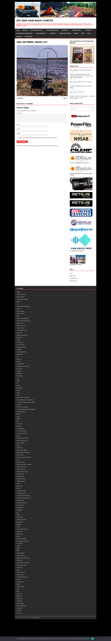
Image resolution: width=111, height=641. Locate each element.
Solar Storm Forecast (21, 565)
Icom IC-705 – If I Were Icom (77, 92)
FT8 (17, 383)
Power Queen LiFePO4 (52, 30)
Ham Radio (19, 404)
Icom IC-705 (19, 426)
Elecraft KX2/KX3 (20, 364)
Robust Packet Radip (21, 538)
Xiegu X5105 (19, 598)
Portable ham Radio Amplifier (23, 495)
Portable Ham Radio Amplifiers (24, 498)
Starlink (18, 570)
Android (18, 308)
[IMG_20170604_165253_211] (42, 95)
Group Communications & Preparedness (26, 402)
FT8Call (18, 385)
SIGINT (18, 550)
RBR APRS (19, 524)
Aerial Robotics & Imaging (22, 299)
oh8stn (18, 483)
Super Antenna (20, 574)
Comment (19, 113)
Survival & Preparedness (22, 577)
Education (19, 361)
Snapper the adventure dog (23, 558)
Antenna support (20, 311)
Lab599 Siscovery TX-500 (22, 440)
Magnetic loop (20, 447)
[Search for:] (82, 109)
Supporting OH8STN (65, 33)
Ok (92, 638)
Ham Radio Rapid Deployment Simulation (26, 409)
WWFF (18, 591)
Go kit (18, 395)
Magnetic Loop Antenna (22, 450)
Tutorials (19, 579)
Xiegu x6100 (19, 601)
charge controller (20, 328)
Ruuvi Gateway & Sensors (23, 541)
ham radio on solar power (22, 407)
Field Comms (19, 368)
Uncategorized (20, 581)
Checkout (19, 36)
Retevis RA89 (20, 534)
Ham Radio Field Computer (24, 33)
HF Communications (21, 411)
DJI (17, 356)
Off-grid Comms (20, 474)
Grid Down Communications (23, 397)
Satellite (18, 546)
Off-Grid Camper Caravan (22, 471)
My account (28, 36)
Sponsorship (20, 567)
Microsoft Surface (21, 462)
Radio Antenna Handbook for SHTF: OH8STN (81, 81)
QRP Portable (20, 517)
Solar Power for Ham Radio (23, 562)
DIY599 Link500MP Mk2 (22, 352)
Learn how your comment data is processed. (47, 145)
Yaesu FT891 (19, 608)
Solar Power (19, 560)
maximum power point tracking (24, 457)
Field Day (19, 371)
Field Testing (19, 375)
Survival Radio (76, 30)
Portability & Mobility (21, 490)
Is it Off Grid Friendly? (21, 431)
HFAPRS (18, 414)
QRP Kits (18, 514)
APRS (18, 316)
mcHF (18, 459)
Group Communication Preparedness (25, 399)
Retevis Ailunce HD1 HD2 (22, 529)
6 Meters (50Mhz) (20, 296)
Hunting (18, 419)
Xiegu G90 (19, 596)
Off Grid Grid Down (21, 469)
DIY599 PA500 (20, 354)
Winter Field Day (20, 586)
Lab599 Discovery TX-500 (22, 438)
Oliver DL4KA (19, 486)
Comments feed (74, 278)
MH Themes (37, 617)
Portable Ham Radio (21, 493)
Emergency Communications (23, 366)
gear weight (19, 387)
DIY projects (19, 349)
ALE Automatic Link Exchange (23, 306)
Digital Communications (22, 335)
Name (18, 124)
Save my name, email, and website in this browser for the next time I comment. (37, 137)
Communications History (22, 330)
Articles (25, 30)
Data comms (19, 332)
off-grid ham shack (21, 481)
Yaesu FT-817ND (20, 603)
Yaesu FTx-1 (19, 610)
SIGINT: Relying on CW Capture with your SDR (81, 70)
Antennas (65, 30)
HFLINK (18, 416)
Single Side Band (20, 553)
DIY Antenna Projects (21, 347)
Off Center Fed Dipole (21, 466)
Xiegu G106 (19, 593)
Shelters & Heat (41, 33)
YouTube (19, 613)
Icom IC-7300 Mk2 (20, 428)
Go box (18, 392)
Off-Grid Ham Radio (21, 478)
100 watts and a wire (21, 294)
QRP (18, 512)
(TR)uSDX (19, 292)
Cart (88, 33)
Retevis (18, 526)
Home (17, 30)
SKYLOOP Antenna (21, 555)
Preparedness (20, 507)
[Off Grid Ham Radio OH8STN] (55, 16)
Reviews (18, 536)
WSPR (18, 589)
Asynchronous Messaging (22, 318)
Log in (71, 273)
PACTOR (18, 488)
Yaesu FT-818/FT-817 (21, 605)
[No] (109, 638)
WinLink (18, 584)
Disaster (18, 340)
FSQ (17, 378)
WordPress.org (73, 281)
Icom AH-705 (19, 423)
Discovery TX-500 (20, 344)
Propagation (19, 510)
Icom (18, 421)
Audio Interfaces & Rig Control (23, 320)
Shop (82, 33)
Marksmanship (20, 455)
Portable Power (20, 500)
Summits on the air (21, 572)
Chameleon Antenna (21, 325)
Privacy (76, 33)
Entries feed (73, 275)
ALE (17, 304)
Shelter (18, 548)
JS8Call (18, 435)
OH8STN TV (53, 33)
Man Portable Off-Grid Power (23, 452)
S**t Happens (20, 543)
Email (18, 129)
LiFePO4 (18, 445)
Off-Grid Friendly (20, 476)
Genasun (19, 390)
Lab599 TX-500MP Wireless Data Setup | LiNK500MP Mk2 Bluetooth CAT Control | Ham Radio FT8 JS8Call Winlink (81, 76)
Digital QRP (19, 337)
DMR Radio (19, 359)
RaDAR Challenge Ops (22, 519)
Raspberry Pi (20, 522)
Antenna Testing (20, 313)
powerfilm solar (20, 505)
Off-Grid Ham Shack (36, 30)
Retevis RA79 (20, 531)
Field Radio (19, 373)
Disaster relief (20, 342)
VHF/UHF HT (88, 30)
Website (19, 133)
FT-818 (18, 380)
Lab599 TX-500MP (21, 443)
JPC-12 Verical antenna (22, 433)
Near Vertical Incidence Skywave (24, 464)
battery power (20, 323)
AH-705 (18, 301)
